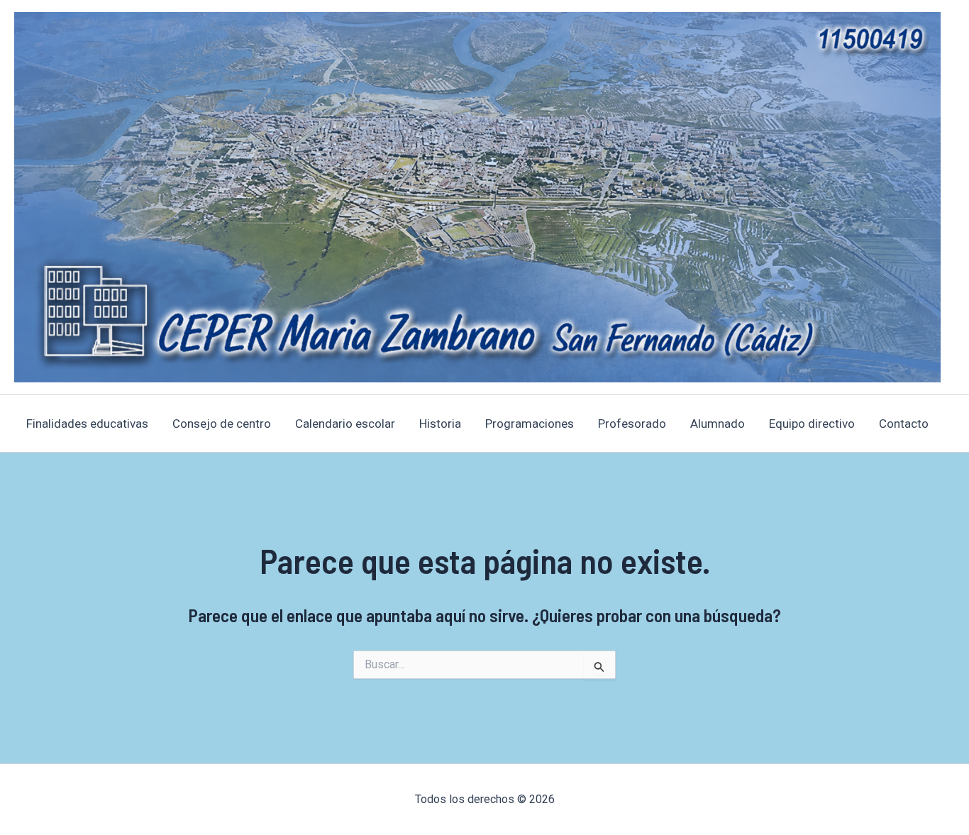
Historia (440, 423)
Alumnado (717, 423)
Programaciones (529, 423)
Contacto (904, 423)
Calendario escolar (345, 423)
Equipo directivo (812, 423)
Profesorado (632, 423)
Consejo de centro (221, 423)
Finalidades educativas (87, 423)
